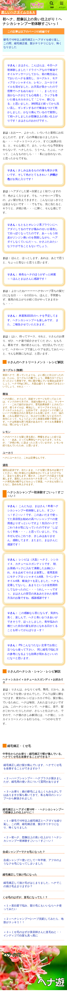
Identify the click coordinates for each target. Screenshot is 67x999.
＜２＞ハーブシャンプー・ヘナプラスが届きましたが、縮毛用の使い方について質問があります (32, 779)
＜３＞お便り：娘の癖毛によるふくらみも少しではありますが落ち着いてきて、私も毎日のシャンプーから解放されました (32, 794)
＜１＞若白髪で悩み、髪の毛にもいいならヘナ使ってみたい (32, 907)
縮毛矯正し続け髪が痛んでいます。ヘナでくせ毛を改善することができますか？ (32, 766)
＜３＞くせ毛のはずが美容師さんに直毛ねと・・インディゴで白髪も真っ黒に (32, 933)
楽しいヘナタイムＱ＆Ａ (18, 12)
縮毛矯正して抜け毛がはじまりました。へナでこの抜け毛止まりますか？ (32, 884)
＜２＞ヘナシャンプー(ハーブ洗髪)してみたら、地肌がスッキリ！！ (33, 920)
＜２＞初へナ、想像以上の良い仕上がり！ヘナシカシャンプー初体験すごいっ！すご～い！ (32, 838)
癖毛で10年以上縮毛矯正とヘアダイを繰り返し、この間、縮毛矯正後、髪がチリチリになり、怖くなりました (32, 43)
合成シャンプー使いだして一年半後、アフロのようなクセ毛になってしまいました (32, 861)
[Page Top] (62, 990)
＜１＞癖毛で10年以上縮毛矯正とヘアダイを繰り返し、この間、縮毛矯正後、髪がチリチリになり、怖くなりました (32, 823)
